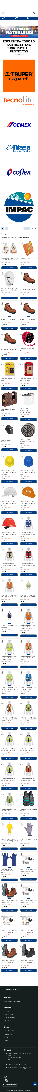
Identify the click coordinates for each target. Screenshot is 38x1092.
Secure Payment (10, 1018)
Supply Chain (9, 1021)
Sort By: (4, 237)
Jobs (6, 1044)
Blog (6, 1040)
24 (26, 228)
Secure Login (9, 1014)
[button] (2, 31)
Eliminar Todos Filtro (23, 237)
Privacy (7, 1011)
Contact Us (8, 1034)
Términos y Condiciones (12, 1001)
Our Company (9, 1031)
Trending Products (11, 1084)
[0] (3, 18)
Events (7, 1037)
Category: (5, 234)
